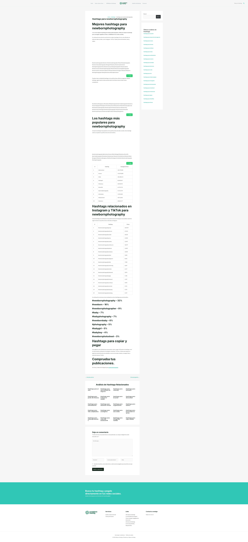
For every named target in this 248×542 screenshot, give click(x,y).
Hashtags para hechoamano (150, 84)
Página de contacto (150, 514)
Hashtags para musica (148, 59)
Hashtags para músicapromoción (93, 419)
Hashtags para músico (130, 404)
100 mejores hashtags (130, 514)
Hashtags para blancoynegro (150, 77)
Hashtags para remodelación (92, 404)
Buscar (145, 13)
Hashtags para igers (148, 95)
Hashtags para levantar (117, 397)
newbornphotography (113, 367)
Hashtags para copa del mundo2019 (105, 419)
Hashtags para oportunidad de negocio (105, 390)
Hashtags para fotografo (149, 80)
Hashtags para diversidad (130, 397)
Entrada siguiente (134, 377)
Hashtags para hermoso (149, 66)
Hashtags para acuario (148, 33)
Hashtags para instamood (149, 91)
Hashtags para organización (117, 404)
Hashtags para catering (117, 389)
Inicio (92, 3)
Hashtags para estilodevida (150, 55)
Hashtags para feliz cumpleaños (93, 411)
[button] (244, 3)
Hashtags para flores (148, 102)
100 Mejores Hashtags (111, 3)
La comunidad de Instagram (131, 516)
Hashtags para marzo (148, 40)
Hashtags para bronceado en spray (130, 412)
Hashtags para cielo (148, 69)
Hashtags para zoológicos (105, 411)
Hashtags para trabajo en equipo (105, 398)
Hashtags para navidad (149, 62)
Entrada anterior (89, 377)
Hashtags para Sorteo (148, 44)
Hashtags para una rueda (117, 411)
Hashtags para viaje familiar (130, 418)
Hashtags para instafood (149, 87)
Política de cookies (129, 535)
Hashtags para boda (148, 51)
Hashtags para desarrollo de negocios (152, 37)
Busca (158, 16)
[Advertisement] (112, 52)
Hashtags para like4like (149, 98)
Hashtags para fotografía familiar (117, 419)
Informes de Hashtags (130, 521)
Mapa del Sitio (129, 525)
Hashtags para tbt (148, 73)
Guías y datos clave (99, 3)
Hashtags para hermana (130, 389)
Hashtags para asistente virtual (105, 404)
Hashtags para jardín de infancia (93, 397)
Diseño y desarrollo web (110, 514)
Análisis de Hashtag (136, 3)
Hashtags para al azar (93, 389)
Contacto (144, 3)
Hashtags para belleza (148, 48)
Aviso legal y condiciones (120, 535)
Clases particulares (109, 516)
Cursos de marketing (130, 523)
